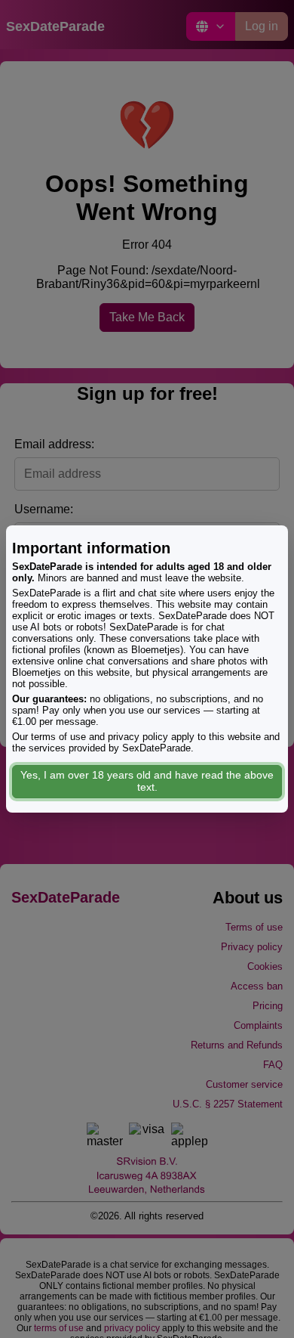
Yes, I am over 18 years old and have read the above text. (147, 781)
